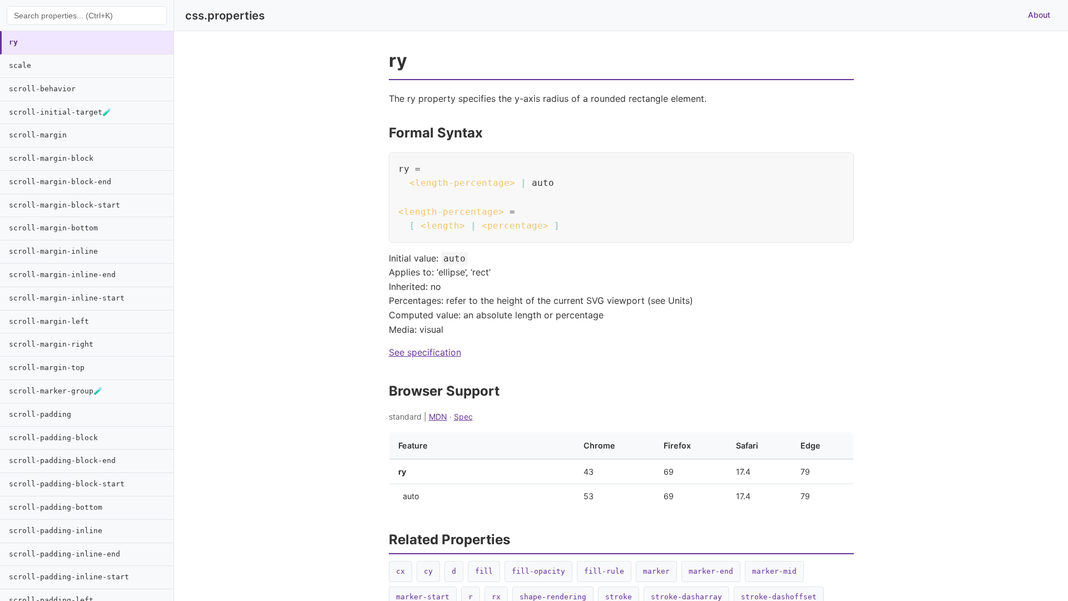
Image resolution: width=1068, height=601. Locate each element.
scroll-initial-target (60, 112)
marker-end (711, 571)
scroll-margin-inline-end (62, 274)
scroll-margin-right (51, 344)
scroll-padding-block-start (67, 484)
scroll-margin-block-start (64, 205)
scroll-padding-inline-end (64, 554)
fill (484, 571)
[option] (87, 43)
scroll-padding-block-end (62, 460)
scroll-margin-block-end (60, 182)
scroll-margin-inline (53, 251)
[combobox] (87, 15)
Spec (463, 416)
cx (400, 571)
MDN (438, 416)
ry (13, 42)
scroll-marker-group (55, 391)
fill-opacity (538, 571)
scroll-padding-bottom (55, 507)
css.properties (225, 15)
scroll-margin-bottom (53, 228)
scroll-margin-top (47, 367)
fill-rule (604, 571)
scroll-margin (38, 135)
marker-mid (774, 571)
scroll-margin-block (51, 158)
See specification (425, 352)
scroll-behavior (42, 89)
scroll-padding (40, 414)
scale (20, 65)
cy (428, 571)
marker (656, 571)
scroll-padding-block (53, 437)
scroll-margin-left (49, 321)
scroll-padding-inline (55, 530)
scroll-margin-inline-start (67, 298)
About (1039, 14)
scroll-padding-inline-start (69, 577)
